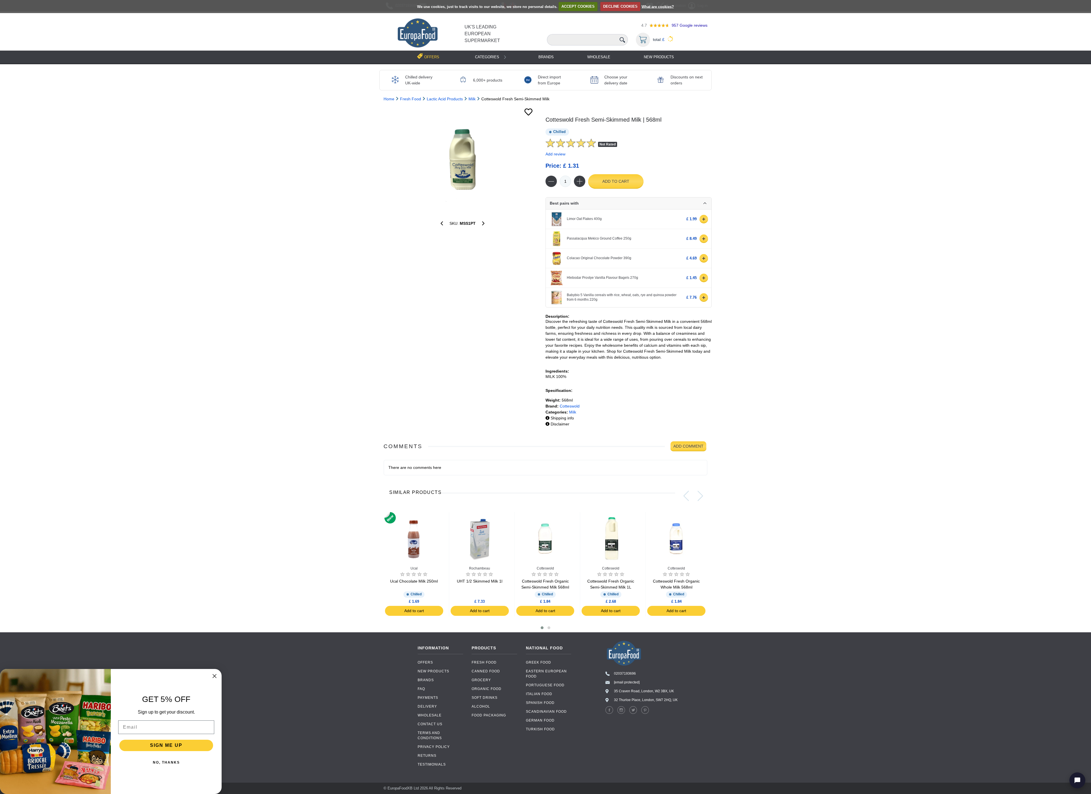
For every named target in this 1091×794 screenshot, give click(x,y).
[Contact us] (1077, 780)
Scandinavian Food (546, 712)
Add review (555, 154)
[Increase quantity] (579, 181)
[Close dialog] (214, 676)
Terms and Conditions (430, 735)
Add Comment (688, 446)
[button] (542, 628)
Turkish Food (540, 729)
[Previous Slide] (686, 496)
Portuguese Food (545, 685)
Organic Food (486, 689)
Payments (428, 698)
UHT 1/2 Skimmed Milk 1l (479, 581)
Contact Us (430, 724)
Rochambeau (479, 568)
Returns (427, 756)
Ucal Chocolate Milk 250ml (414, 581)
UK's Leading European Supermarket (482, 33)
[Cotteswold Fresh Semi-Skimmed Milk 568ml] (462, 159)
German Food (540, 720)
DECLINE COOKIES (620, 6)
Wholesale (598, 57)
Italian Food (539, 694)
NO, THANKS (166, 762)
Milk (572, 412)
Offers (425, 662)
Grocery (481, 680)
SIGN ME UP (166, 745)
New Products (659, 57)
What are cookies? (658, 6)
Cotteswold (570, 406)
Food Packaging (489, 715)
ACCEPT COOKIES (578, 6)
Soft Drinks (484, 698)
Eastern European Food (546, 673)
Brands (546, 57)
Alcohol (481, 706)
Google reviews (689, 25)
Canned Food (486, 671)
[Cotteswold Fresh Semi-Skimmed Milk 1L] (441, 223)
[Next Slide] (700, 496)
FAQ (421, 689)
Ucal (414, 568)
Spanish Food (540, 703)
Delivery (427, 706)
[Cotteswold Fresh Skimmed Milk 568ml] (483, 223)
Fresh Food (484, 662)
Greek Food (538, 662)
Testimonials (432, 764)
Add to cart (615, 181)
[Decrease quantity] (551, 181)
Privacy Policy (434, 747)
